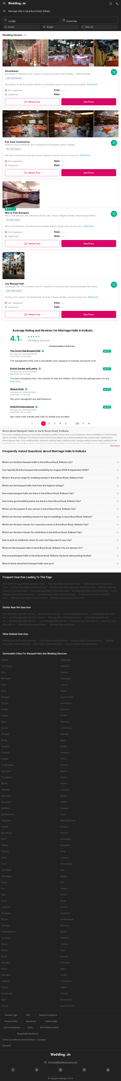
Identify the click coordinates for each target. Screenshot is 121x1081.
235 (77, 423)
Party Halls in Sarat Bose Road (54, 640)
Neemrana (6, 796)
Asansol (64, 765)
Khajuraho (6, 820)
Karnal (4, 956)
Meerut (4, 944)
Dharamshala (66, 697)
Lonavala (64, 790)
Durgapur (5, 697)
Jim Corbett (6, 666)
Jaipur (4, 857)
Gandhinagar (7, 993)
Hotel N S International (22, 406)
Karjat (63, 740)
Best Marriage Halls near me (22, 621)
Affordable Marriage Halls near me (19, 614)
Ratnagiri (64, 734)
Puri (62, 882)
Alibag (4, 740)
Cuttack (64, 993)
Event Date (71, 21)
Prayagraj (65, 962)
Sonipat (4, 827)
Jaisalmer (65, 666)
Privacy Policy (11, 1021)
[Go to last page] (88, 423)
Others (63, 777)
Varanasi (5, 925)
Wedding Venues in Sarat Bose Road (19, 640)
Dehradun (5, 962)
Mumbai (64, 833)
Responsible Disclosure (27, 1033)
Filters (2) (89, 27)
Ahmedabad (66, 864)
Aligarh (63, 691)
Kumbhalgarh (7, 765)
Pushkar (5, 759)
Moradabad (6, 833)
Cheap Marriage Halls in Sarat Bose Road (56, 594)
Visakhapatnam (8, 932)
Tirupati (4, 703)
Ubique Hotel (17, 389)
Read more (92, 84)
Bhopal (4, 919)
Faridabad (65, 913)
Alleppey (5, 790)
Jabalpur (5, 981)
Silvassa (64, 827)
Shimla (4, 987)
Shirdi (63, 814)
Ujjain (3, 1000)
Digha (3, 685)
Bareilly (4, 709)
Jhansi (63, 802)
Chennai (5, 851)
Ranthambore (7, 814)
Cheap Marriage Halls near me (84, 621)
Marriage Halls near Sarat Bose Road (68, 598)
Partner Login (11, 1015)
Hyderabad (65, 839)
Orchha (63, 715)
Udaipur (64, 888)
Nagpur (63, 876)
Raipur (4, 969)
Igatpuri (64, 796)
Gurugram (6, 913)
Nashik (63, 932)
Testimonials (51, 1021)
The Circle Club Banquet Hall (25, 351)
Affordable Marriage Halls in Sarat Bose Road (24, 584)
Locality (12, 21)
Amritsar (64, 925)
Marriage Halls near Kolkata (62, 624)
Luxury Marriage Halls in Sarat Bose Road (49, 591)
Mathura (64, 672)
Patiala (63, 746)
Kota (3, 672)
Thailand (5, 752)
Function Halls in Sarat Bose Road (81, 644)
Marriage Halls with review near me (64, 617)
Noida (63, 901)
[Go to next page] (83, 423)
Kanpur (63, 895)
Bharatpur (6, 771)
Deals (30, 1027)
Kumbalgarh (66, 703)
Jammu (64, 685)
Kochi (63, 950)
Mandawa (5, 678)
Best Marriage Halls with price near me (27, 617)
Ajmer (4, 722)
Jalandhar (6, 975)
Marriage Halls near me (49, 614)
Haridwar (64, 808)
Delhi (3, 839)
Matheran (65, 722)
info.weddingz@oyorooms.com (62, 1062)
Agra (3, 895)
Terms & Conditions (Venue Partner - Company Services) (24, 1043)
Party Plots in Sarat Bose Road (48, 644)
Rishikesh (5, 808)
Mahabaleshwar (68, 820)
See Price (89, 102)
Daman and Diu (67, 1006)
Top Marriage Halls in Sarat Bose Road (28, 587)
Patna (4, 882)
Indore (4, 864)
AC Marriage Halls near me (75, 614)
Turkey (63, 759)
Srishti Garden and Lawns (23, 368)
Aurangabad (66, 1000)
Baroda (63, 907)
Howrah (64, 956)
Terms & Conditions (48, 1015)
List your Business (12, 1027)
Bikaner (64, 783)
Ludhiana (5, 907)
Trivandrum (6, 777)
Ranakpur (65, 752)
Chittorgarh (65, 660)
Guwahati (5, 938)
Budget (50, 27)
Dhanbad (64, 709)
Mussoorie (6, 802)
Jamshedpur (66, 728)
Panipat (4, 1006)
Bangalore (65, 845)
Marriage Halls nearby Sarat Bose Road (29, 598)
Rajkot (63, 969)
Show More (115, 446)
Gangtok (5, 746)
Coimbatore (66, 981)
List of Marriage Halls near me (53, 621)
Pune (62, 851)
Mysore (63, 771)
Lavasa (4, 715)
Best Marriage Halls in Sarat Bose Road (90, 591)
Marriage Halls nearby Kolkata (32, 624)
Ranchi (4, 950)
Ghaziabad (6, 870)
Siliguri (63, 987)
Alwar (4, 691)
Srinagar (5, 734)
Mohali (4, 783)
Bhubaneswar (66, 919)
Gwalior (63, 975)
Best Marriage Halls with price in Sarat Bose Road (72, 587)
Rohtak (4, 660)
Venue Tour (34, 102)
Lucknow (64, 857)
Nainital (4, 728)
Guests (11, 27)
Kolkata (4, 845)
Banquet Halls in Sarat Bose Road (86, 640)
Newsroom (31, 1021)
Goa (62, 870)
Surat (3, 901)
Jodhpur (64, 944)
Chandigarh (6, 876)
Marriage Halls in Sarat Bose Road (64, 584)
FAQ (28, 1015)
